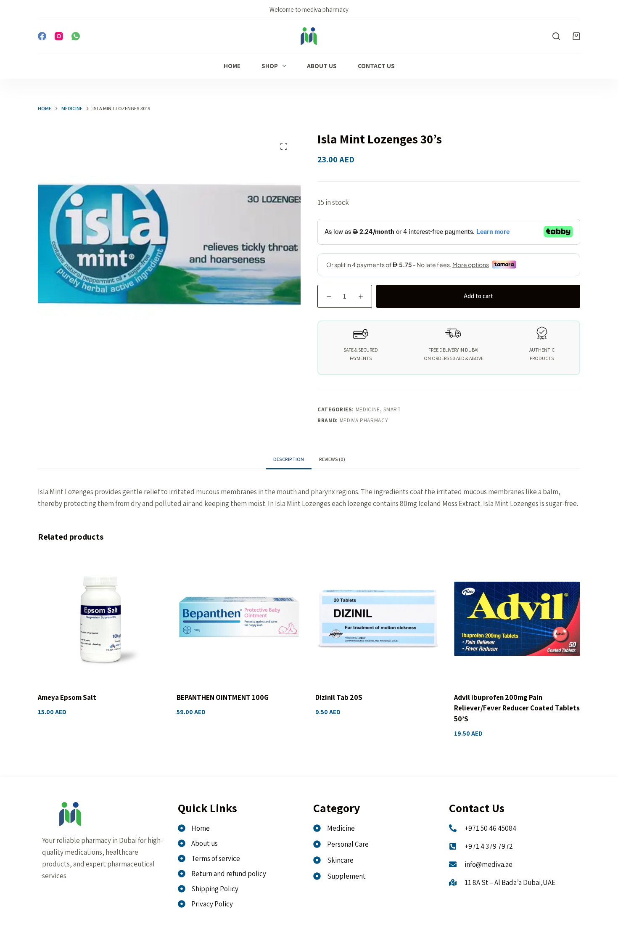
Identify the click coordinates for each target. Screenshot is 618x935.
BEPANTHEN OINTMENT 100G (223, 697)
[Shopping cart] (576, 36)
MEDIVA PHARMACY (364, 420)
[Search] (556, 36)
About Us (322, 66)
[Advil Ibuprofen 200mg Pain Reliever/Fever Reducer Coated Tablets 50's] (517, 619)
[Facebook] (42, 36)
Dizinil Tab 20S (338, 697)
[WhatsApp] (75, 36)
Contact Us (376, 66)
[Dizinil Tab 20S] (378, 619)
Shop (269, 66)
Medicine (368, 409)
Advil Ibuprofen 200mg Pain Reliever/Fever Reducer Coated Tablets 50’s (517, 708)
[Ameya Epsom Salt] (101, 619)
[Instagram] (59, 36)
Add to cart (478, 296)
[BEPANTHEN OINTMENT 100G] (240, 619)
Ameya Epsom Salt (67, 697)
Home (232, 66)
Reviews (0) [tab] (332, 459)
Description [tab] (288, 459)
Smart (392, 409)
